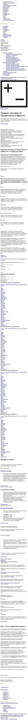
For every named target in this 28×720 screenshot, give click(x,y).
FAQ (4, 16)
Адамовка (3, 305)
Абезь (2, 294)
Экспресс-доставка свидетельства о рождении (16, 66)
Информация (6, 14)
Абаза (2, 288)
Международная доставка (9, 2)
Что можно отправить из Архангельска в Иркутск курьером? (13, 647)
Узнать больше (4, 621)
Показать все (4, 256)
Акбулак (2, 315)
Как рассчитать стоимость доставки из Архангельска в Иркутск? (14, 657)
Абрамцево (3, 296)
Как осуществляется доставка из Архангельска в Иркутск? (13, 629)
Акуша (2, 323)
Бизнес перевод (6, 6)
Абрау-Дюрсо (4, 298)
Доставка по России (8, 1)
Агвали (2, 300)
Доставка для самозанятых (12, 61)
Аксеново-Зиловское (5, 320)
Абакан (2, 289)
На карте (6, 46)
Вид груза (3, 266)
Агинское (3, 303)
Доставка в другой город (12, 55)
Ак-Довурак (3, 314)
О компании (6, 10)
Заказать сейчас (4, 485)
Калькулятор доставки (8, 20)
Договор (5, 12)
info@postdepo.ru (4, 43)
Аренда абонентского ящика (9, 5)
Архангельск (22, 77)
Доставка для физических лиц (13, 59)
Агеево (2, 301)
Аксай (2, 316)
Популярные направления (12, 57)
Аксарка (2, 319)
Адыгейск (3, 306)
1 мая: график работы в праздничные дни (10, 582)
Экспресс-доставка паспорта (12, 63)
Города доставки (4, 718)
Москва (2, 560)
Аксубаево (3, 321)
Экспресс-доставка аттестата (12, 65)
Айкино (2, 312)
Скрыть (2, 255)
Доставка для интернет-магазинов (14, 54)
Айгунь (2, 310)
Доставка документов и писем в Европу (15, 68)
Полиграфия (6, 7)
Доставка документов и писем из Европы (15, 70)
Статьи (5, 17)
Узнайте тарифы (4, 123)
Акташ (2, 322)
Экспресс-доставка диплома (12, 67)
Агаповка (3, 299)
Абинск (2, 295)
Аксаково (3, 317)
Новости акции (6, 18)
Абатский (3, 292)
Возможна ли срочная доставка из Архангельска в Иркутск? (13, 666)
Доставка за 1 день (10, 56)
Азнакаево (3, 308)
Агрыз (2, 304)
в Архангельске (21, 258)
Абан (2, 290)
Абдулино (3, 293)
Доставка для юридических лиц (13, 60)
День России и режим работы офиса (9, 561)
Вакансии (5, 11)
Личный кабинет (4, 79)
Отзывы (5, 15)
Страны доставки (13, 718)
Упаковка (5, 4)
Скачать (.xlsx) (4, 556)
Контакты (5, 9)
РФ (5, 560)
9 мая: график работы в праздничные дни (10, 572)
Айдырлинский (4, 311)
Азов (2, 309)
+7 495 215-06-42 (4, 42)
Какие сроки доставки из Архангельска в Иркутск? (11, 639)
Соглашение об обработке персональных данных (12, 715)
